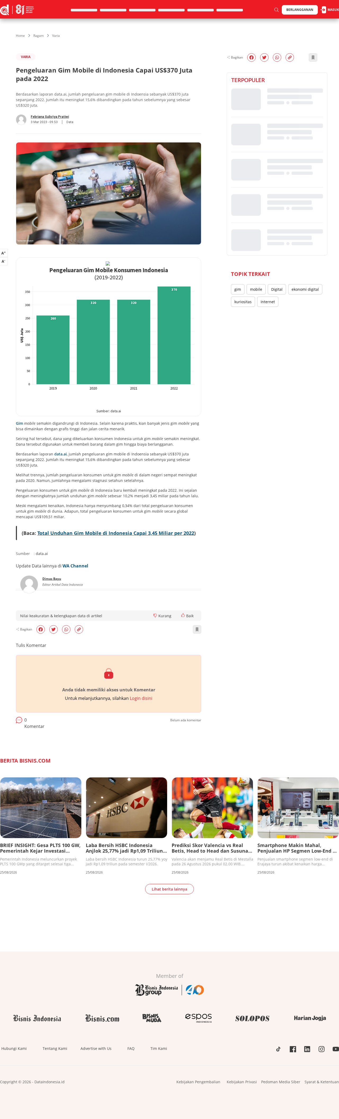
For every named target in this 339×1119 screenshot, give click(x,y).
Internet (268, 301)
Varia (56, 35)
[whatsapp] (66, 629)
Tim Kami (158, 1048)
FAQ (131, 1048)
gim (237, 289)
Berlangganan (299, 9)
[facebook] (40, 629)
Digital (277, 289)
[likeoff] (183, 615)
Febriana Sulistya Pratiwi (50, 117)
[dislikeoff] (155, 616)
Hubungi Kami (14, 1048)
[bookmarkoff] (197, 629)
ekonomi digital (305, 289)
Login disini (141, 698)
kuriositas (243, 301)
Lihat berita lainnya (169, 889)
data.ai (60, 453)
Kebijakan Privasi (242, 1081)
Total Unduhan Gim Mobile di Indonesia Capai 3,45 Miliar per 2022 (115, 533)
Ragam (38, 35)
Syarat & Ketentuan (322, 1081)
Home (20, 35)
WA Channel (75, 566)
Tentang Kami (55, 1048)
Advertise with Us (96, 1048)
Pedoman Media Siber (280, 1081)
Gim (19, 423)
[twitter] (53, 629)
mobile (256, 289)
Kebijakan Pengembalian (198, 1081)
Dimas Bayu (51, 578)
